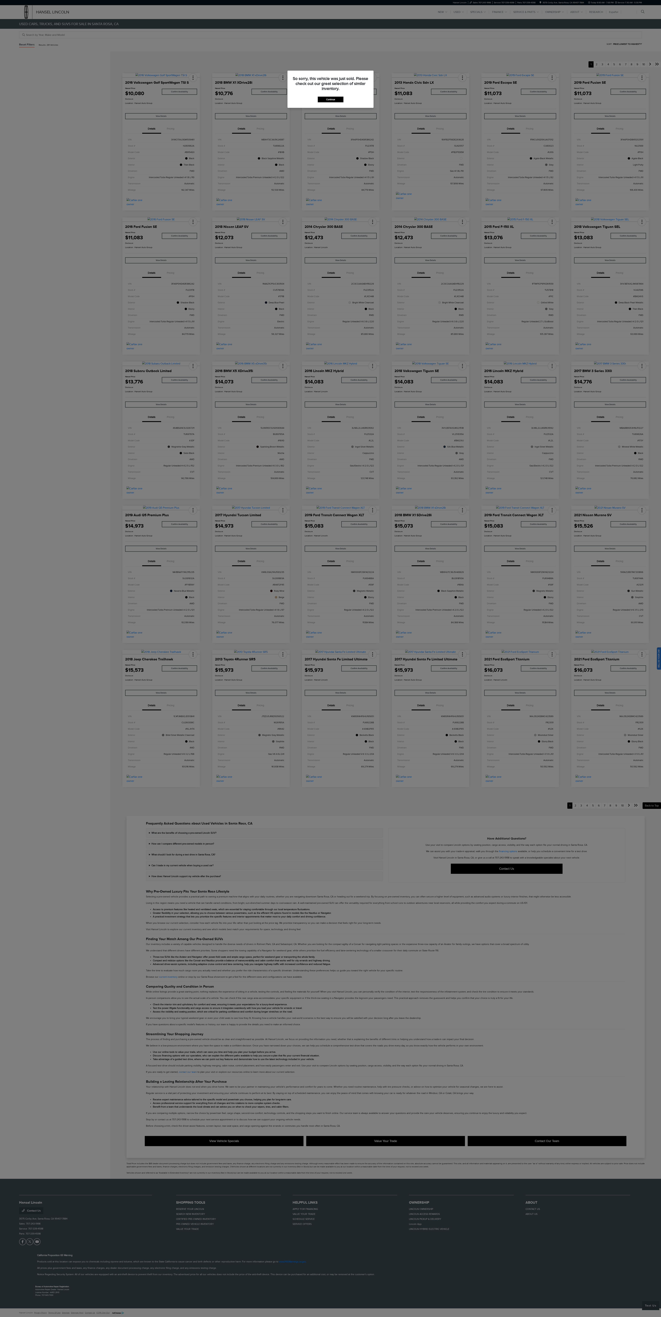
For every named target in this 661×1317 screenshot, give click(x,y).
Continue (330, 99)
